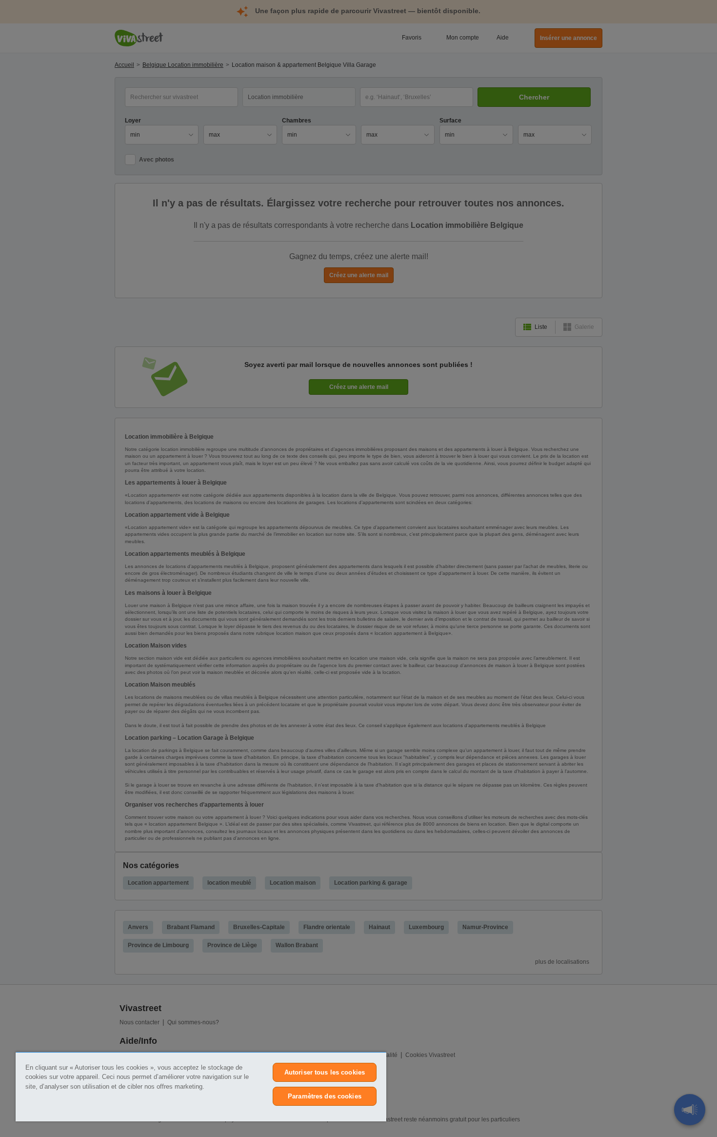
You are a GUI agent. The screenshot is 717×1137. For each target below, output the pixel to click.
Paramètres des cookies (324, 1096)
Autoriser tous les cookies (324, 1072)
